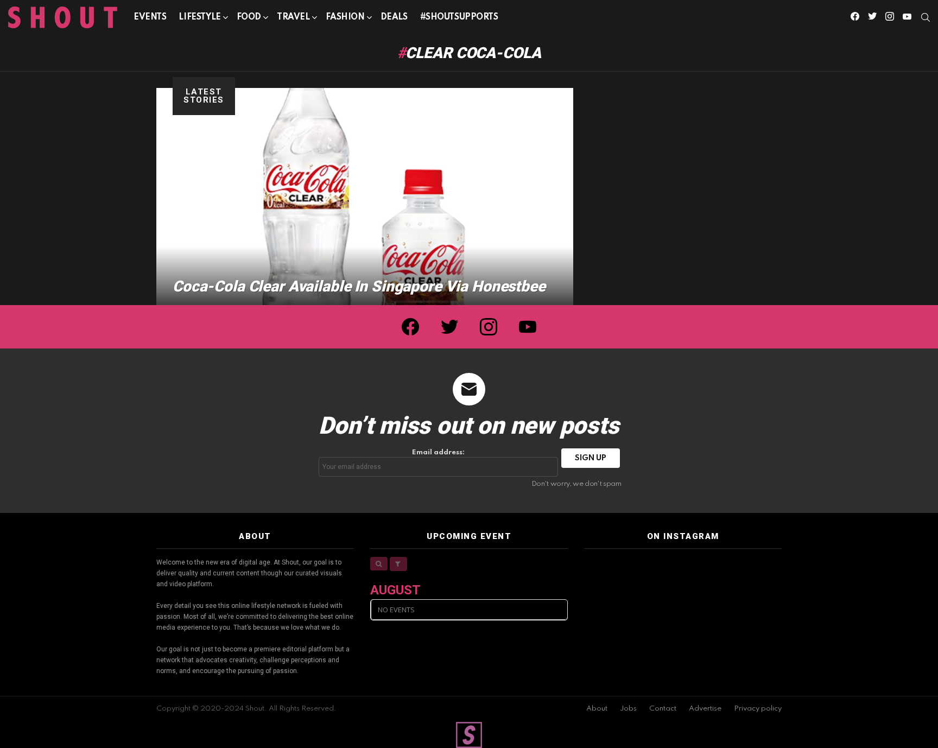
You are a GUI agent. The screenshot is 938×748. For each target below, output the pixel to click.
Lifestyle (199, 17)
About (596, 708)
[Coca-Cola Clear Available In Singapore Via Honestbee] (364, 196)
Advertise (705, 708)
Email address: (438, 452)
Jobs (628, 708)
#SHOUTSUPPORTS (459, 17)
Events (150, 17)
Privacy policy (758, 708)
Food (249, 17)
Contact (662, 708)
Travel (293, 17)
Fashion (345, 17)
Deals (394, 17)
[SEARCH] (925, 17)
